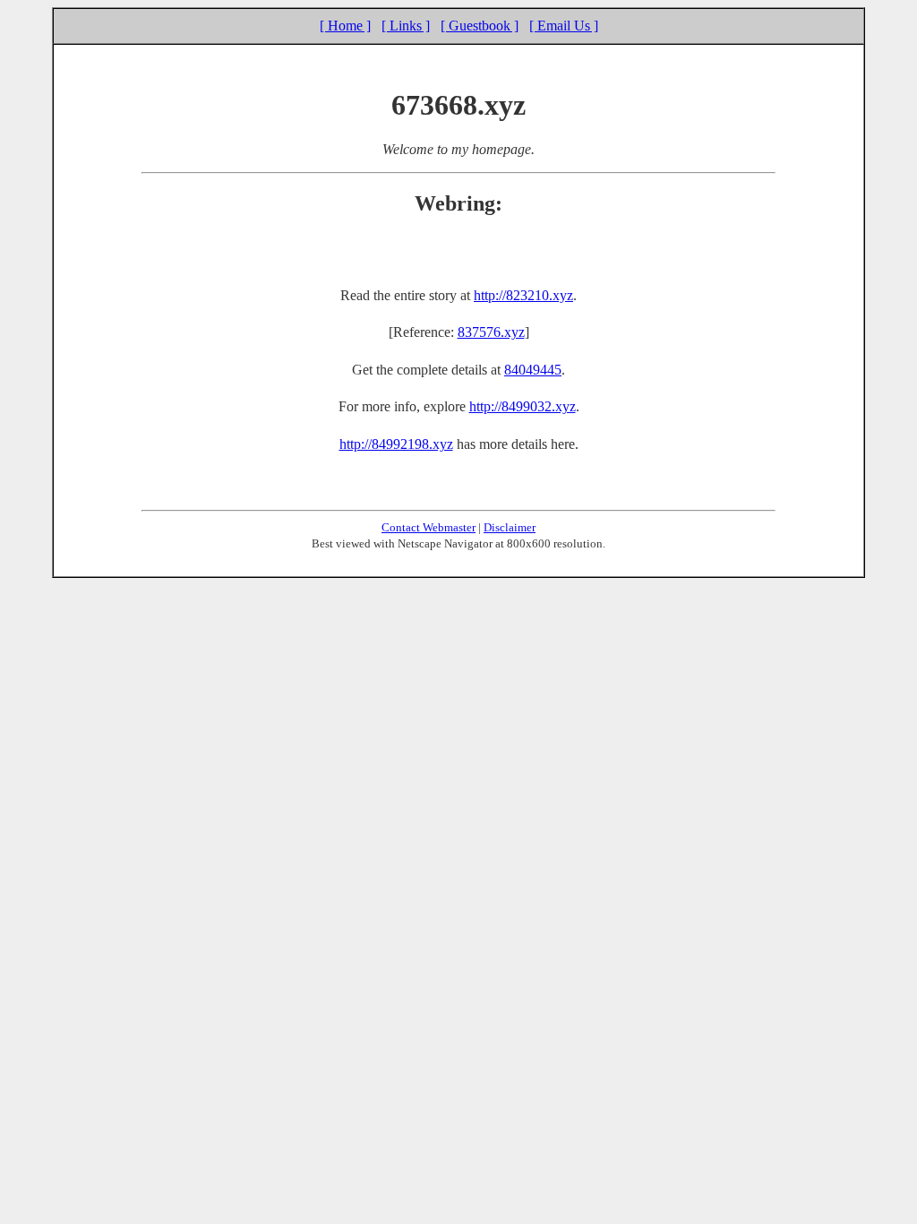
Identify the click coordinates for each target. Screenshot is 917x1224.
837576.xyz (491, 332)
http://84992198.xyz (396, 444)
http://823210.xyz (523, 295)
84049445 (532, 369)
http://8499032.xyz (522, 406)
